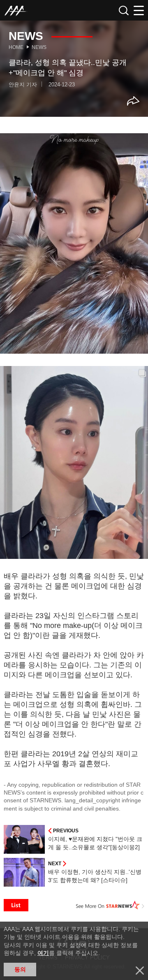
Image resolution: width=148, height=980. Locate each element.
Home (16, 47)
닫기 (140, 970)
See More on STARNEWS (110, 905)
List (16, 905)
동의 (20, 969)
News (39, 47)
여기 (43, 953)
